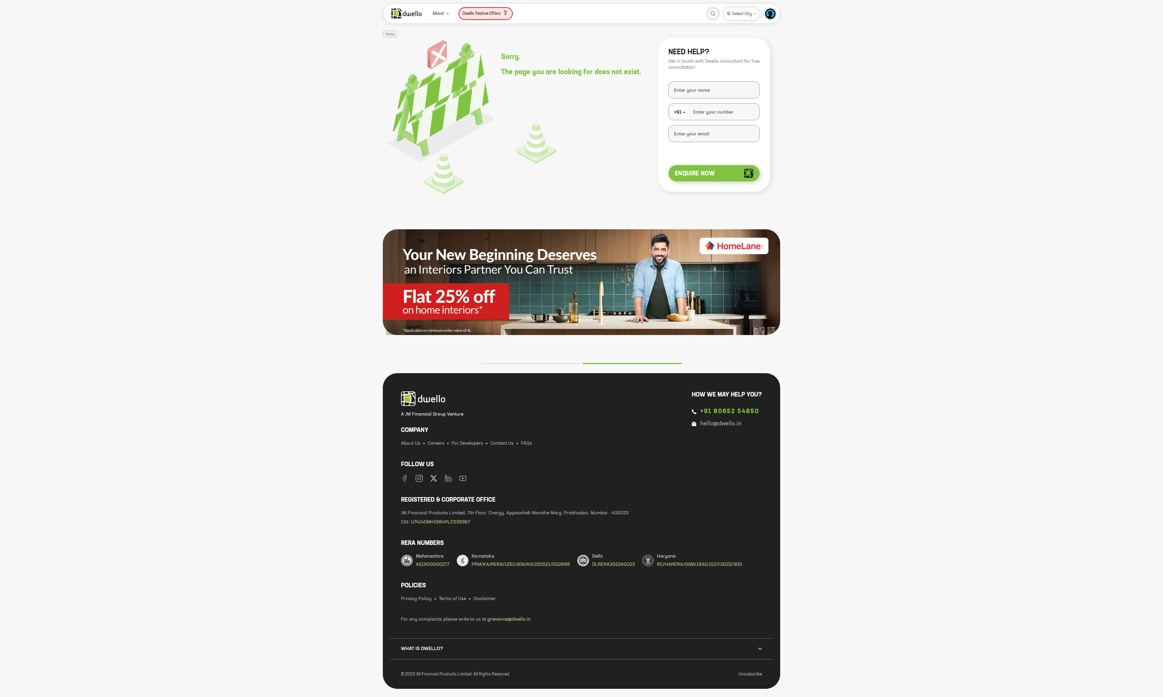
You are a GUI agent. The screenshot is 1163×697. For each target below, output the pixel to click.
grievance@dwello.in (509, 619)
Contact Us (502, 443)
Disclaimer (484, 598)
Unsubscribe (750, 674)
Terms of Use (452, 598)
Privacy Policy (416, 598)
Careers (436, 443)
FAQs (526, 443)
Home (390, 34)
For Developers (467, 443)
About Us (410, 443)
